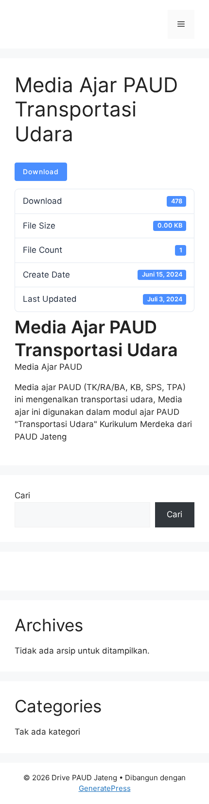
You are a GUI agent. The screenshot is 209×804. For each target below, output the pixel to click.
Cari (22, 495)
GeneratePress (105, 788)
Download (41, 171)
